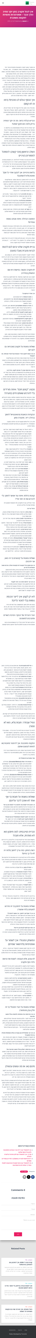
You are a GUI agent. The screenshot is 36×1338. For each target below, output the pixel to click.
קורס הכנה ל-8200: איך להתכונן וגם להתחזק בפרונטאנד (20, 1263)
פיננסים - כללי (24, 1171)
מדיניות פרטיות (12, 1330)
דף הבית (20, 1330)
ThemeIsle (24, 1334)
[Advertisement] (18, 48)
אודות (26, 1330)
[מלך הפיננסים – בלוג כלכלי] (29, 3)
